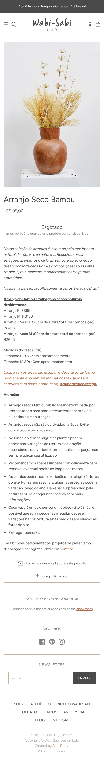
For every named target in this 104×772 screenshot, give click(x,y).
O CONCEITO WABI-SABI (69, 704)
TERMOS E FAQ (56, 712)
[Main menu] (6, 24)
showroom (84, 609)
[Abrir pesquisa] (13, 24)
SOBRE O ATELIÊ (28, 704)
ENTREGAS (60, 720)
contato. (67, 549)
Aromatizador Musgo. (78, 384)
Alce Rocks (61, 746)
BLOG (40, 720)
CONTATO (28, 712)
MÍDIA (79, 712)
